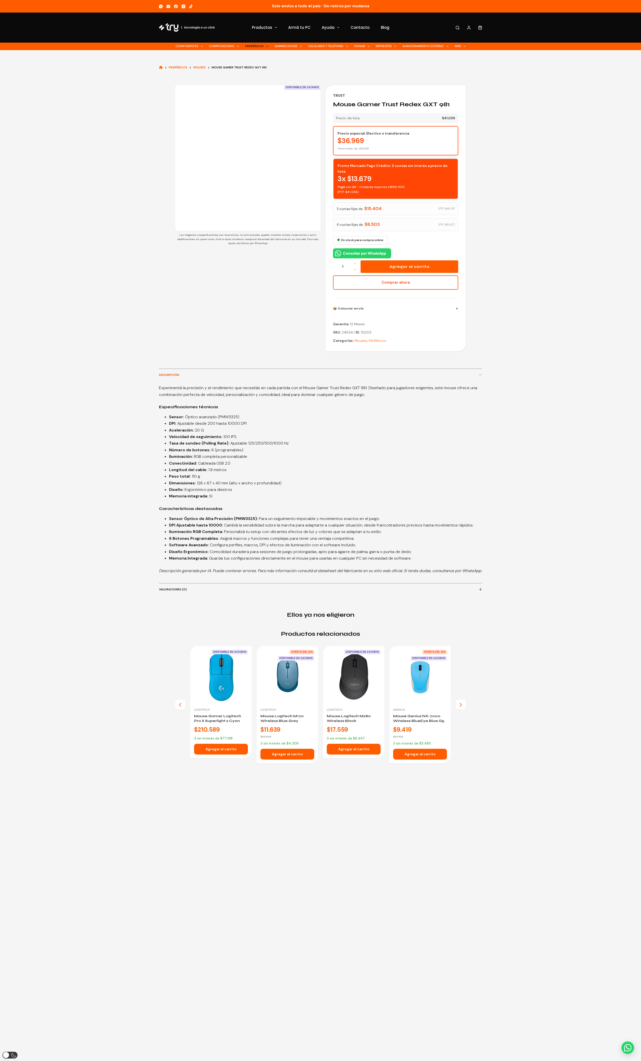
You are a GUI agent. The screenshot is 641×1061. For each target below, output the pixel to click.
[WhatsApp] (161, 6)
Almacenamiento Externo (423, 46)
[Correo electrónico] (168, 6)
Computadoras (221, 46)
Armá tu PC (299, 27)
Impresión (384, 46)
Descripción (169, 375)
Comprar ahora (396, 282)
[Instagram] (183, 6)
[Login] (469, 28)
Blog (385, 27)
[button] (627, 1047)
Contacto (360, 27)
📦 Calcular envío (348, 308)
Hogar (359, 46)
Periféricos (254, 46)
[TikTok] (191, 6)
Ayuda (328, 27)
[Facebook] (176, 6)
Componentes (187, 46)
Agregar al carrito (409, 266)
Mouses (361, 340)
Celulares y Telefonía (325, 46)
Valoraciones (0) (173, 589)
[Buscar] (457, 28)
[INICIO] (161, 67)
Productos (262, 27)
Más (458, 46)
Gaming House (285, 46)
